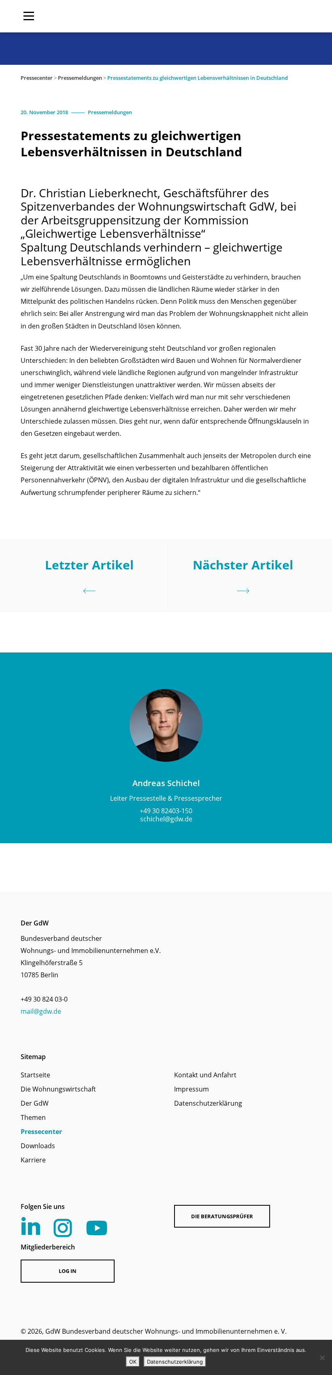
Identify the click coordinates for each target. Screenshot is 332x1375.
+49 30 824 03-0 (44, 999)
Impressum (191, 1089)
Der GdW (35, 1103)
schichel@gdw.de (166, 819)
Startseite (35, 1074)
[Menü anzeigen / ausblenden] (29, 16)
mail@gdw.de (41, 1011)
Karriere (33, 1159)
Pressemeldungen (80, 77)
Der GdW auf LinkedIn (31, 1226)
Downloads (38, 1145)
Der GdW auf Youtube (97, 1228)
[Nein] (322, 1358)
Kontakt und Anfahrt (205, 1074)
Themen (33, 1117)
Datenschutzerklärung (208, 1103)
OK (132, 1361)
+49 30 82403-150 (166, 811)
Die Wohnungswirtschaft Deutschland (259, 16)
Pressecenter (37, 77)
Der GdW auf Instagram (63, 1228)
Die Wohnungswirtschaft (58, 1089)
